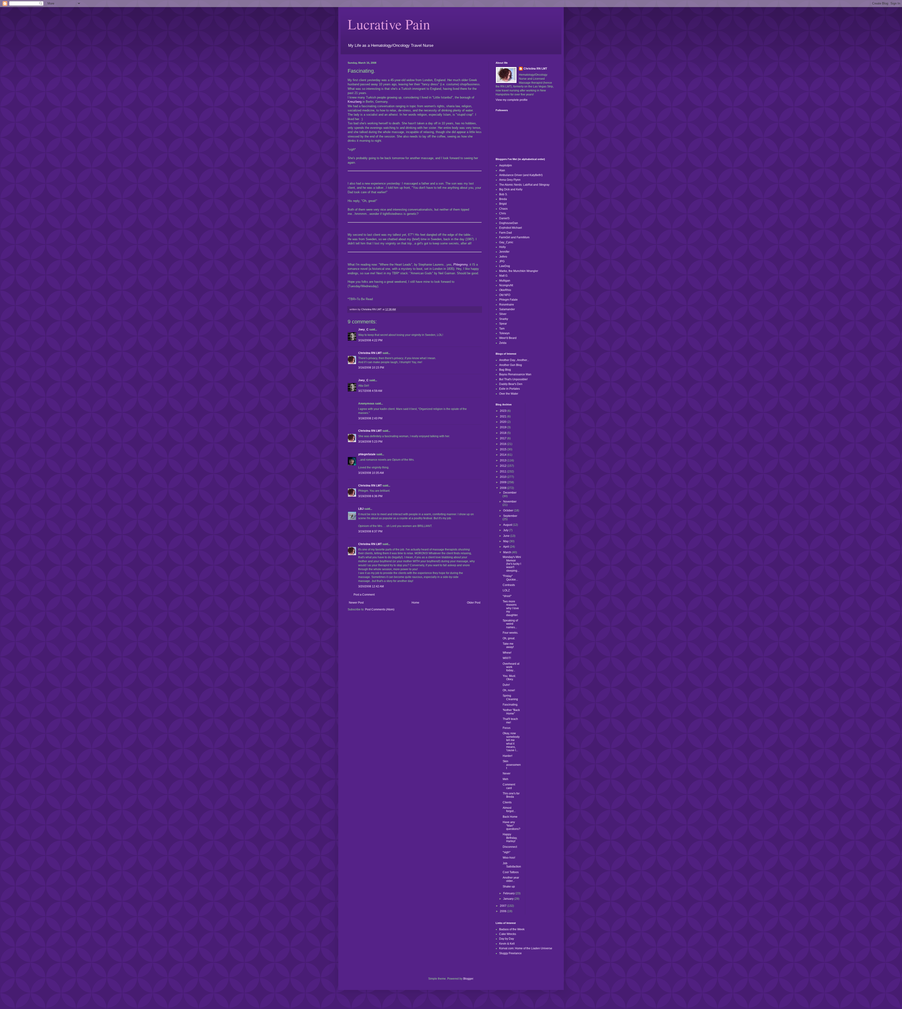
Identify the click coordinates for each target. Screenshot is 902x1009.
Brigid (503, 203)
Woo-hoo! (509, 857)
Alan (502, 170)
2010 (503, 477)
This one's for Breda (511, 795)
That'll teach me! (510, 720)
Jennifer (504, 251)
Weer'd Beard (508, 338)
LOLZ (506, 590)
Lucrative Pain (389, 24)
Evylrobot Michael (510, 227)
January (508, 898)
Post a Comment (364, 594)
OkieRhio (505, 290)
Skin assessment (512, 765)
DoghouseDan (508, 223)
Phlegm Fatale (508, 299)
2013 (503, 460)
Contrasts (509, 585)
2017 (503, 438)
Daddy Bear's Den (510, 384)
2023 (503, 410)
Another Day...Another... (514, 360)
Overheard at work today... (511, 667)
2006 (503, 911)
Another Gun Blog (510, 365)
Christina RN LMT (370, 353)
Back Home (510, 816)
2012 (503, 465)
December (510, 492)
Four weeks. (510, 632)
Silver (502, 314)
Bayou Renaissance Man (515, 374)
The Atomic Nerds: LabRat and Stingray (524, 184)
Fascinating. (510, 704)
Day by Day (506, 938)
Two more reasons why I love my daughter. (511, 608)
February (509, 893)
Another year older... (511, 879)
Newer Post (356, 602)
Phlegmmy (460, 264)
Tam (502, 328)
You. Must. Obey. (509, 677)
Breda (503, 199)
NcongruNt (506, 285)
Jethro (503, 256)
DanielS (504, 218)
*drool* (507, 596)
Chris (502, 213)
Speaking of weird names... (510, 624)
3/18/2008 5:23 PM (370, 441)
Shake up (509, 886)
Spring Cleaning (510, 697)
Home (415, 602)
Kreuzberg (355, 101)
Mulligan (504, 280)
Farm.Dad (505, 232)
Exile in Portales (509, 388)
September (510, 516)
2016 (503, 444)
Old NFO (504, 295)
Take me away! (508, 645)
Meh (505, 779)
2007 (503, 905)
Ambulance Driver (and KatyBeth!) (521, 175)
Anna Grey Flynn (510, 179)
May (506, 541)
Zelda (502, 343)
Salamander (507, 309)
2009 (503, 482)
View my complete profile (512, 100)
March (507, 552)
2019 (503, 427)
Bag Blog (505, 369)
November (510, 501)
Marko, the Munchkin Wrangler (518, 271)
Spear (503, 323)
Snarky (503, 319)
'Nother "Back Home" (511, 711)
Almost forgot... (509, 809)
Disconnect (510, 846)
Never (506, 773)
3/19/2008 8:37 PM (370, 531)
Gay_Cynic (506, 242)
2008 (503, 488)
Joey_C (363, 329)
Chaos (503, 208)
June (506, 536)
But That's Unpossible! (513, 379)
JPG (502, 261)
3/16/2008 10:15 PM (371, 367)
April (506, 546)
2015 (503, 449)
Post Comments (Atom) (379, 609)
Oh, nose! (509, 690)
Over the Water (508, 393)
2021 (503, 416)
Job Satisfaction (512, 865)
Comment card (509, 786)
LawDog (504, 266)
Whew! (507, 652)
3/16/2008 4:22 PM (370, 340)
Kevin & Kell (507, 943)
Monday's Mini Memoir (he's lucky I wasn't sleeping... (512, 563)
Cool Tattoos (511, 872)
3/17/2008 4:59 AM (370, 391)
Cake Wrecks (507, 934)
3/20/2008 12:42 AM (371, 586)
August (508, 524)
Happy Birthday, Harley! (510, 838)
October (508, 510)
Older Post (473, 602)
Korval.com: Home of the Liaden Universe (525, 948)
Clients (507, 802)
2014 (503, 454)
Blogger (468, 978)
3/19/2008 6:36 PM (370, 496)
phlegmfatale (367, 454)
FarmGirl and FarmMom (514, 237)
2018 (503, 433)
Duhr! (506, 685)
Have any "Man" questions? (511, 826)
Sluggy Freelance (510, 953)
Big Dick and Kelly (510, 189)
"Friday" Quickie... (510, 577)
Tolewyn (504, 333)
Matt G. (503, 275)
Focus (506, 728)
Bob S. (503, 194)
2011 (503, 471)
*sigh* (506, 852)
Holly (502, 247)
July (506, 530)
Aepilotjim (505, 165)
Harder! (507, 756)
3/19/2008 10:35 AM (371, 473)
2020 (503, 422)
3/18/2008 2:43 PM (370, 418)
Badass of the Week (512, 929)
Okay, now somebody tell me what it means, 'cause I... (511, 742)
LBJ (361, 508)
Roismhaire (506, 304)
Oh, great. (509, 638)
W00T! (507, 658)
